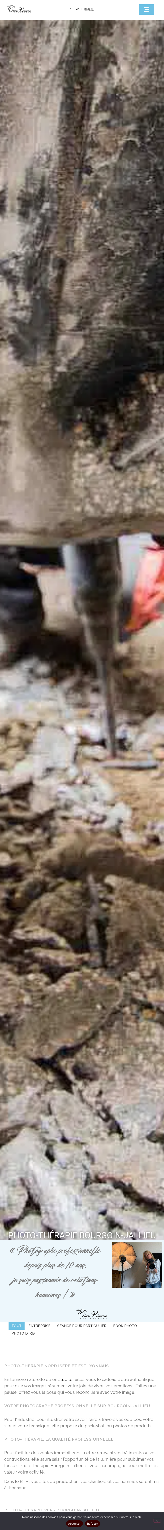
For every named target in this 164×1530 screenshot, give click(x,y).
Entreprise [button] (39, 1326)
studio (64, 1379)
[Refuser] (157, 1521)
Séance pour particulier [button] (81, 1326)
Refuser (92, 1523)
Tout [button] (17, 1326)
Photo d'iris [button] (23, 1333)
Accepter (74, 1523)
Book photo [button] (125, 1326)
